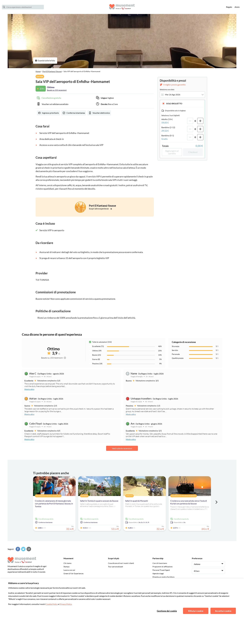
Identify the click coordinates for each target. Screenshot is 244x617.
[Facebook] (17, 549)
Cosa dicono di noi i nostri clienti (121, 563)
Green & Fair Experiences (73, 573)
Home (38, 71)
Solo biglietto (174, 103)
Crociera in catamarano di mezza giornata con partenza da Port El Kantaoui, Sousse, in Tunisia (54, 504)
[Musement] (122, 7)
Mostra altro (29, 389)
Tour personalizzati (115, 567)
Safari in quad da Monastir (136, 501)
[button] (182, 103)
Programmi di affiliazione (162, 567)
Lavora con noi (69, 570)
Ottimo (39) (96, 351)
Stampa (66, 567)
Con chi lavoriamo (159, 563)
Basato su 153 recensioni (57, 90)
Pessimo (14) (97, 363)
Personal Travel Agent (161, 570)
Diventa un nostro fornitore (163, 577)
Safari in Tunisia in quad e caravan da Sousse (99, 501)
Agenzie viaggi (158, 573)
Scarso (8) (96, 359)
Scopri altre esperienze (99, 208)
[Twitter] (23, 549)
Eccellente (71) (98, 346)
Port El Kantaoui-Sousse (52, 71)
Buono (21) (96, 355)
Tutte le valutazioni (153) (102, 342)
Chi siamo (67, 563)
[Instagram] (28, 549)
